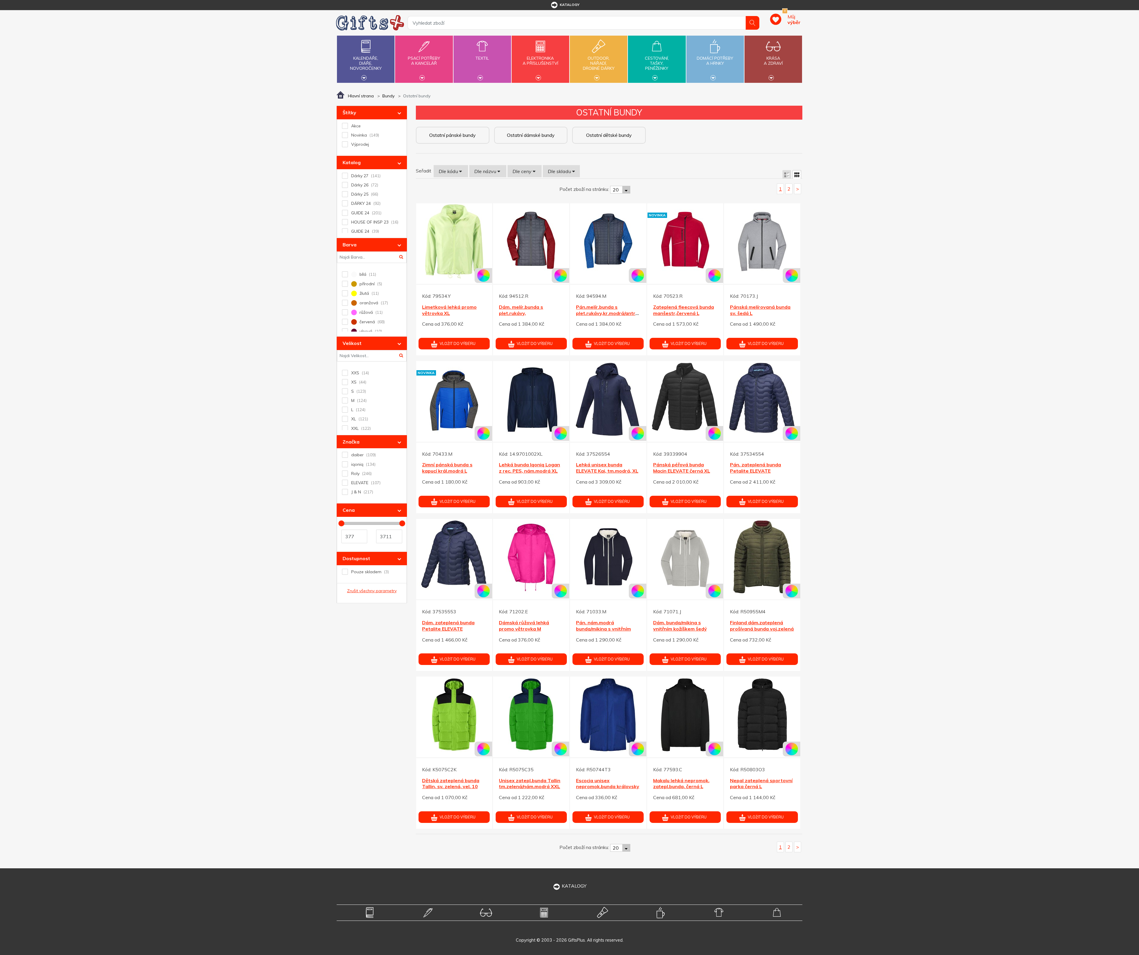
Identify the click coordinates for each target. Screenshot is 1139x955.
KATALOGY (574, 886)
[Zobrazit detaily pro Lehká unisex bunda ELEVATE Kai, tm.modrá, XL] (608, 399)
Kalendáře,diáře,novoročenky (366, 63)
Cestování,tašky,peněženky (657, 63)
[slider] (341, 523)
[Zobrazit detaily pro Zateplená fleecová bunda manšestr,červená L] (685, 241)
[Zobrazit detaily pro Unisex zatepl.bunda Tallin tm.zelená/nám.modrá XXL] (531, 715)
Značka (351, 442)
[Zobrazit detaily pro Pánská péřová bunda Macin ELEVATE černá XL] (685, 399)
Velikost (352, 343)
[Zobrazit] (786, 174)
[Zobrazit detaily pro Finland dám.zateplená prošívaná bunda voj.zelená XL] (762, 557)
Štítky (349, 112)
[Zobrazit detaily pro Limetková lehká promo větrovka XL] (454, 241)
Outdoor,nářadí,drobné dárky (599, 63)
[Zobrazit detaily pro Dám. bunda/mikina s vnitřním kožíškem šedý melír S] (685, 557)
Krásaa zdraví (773, 61)
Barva (350, 245)
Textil (482, 58)
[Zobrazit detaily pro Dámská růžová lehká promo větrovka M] (531, 557)
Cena (349, 510)
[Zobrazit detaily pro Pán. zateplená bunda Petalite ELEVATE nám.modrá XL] (762, 399)
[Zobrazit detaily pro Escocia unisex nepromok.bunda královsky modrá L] (608, 715)
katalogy (570, 4)
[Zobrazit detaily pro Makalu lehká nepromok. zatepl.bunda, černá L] (685, 715)
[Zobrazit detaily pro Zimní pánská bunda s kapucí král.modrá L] (454, 399)
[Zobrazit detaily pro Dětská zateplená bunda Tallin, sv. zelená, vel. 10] (454, 715)
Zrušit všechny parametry (372, 590)
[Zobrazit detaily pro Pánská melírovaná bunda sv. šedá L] (762, 241)
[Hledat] (752, 23)
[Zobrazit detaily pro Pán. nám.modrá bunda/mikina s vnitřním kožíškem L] (608, 557)
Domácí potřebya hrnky (715, 61)
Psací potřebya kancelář (424, 61)
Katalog (352, 162)
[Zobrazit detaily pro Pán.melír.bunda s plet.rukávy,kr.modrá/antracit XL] (608, 241)
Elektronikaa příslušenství (540, 61)
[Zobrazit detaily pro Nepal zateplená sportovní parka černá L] (762, 715)
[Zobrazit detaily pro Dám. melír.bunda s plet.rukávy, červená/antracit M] (531, 241)
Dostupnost (356, 558)
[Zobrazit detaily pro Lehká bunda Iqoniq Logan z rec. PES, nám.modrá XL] (531, 399)
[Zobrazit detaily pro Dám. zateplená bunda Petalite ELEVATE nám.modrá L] (454, 557)
